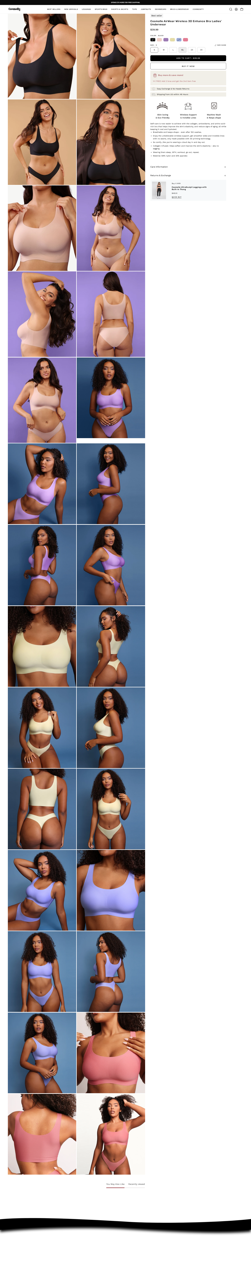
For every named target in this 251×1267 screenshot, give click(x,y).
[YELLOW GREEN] (172, 40)
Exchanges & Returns (67, 1238)
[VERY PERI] (178, 40)
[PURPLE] (165, 40)
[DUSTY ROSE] (185, 40)
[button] (134, 9)
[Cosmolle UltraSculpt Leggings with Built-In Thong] (161, 190)
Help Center (62, 1247)
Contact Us (62, 1242)
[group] (125, 2)
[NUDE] (159, 40)
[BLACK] (152, 40)
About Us (97, 1238)
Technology (98, 1242)
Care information (159, 167)
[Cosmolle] (14, 9)
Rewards (60, 1256)
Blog (94, 1251)
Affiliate (96, 1247)
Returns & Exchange (160, 175)
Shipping (60, 1251)
